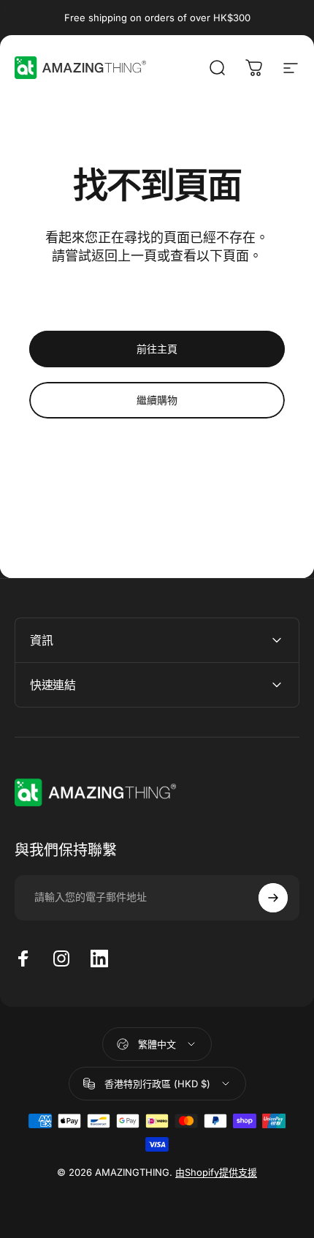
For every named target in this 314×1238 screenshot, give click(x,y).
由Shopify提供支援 (216, 1172)
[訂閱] (273, 897)
